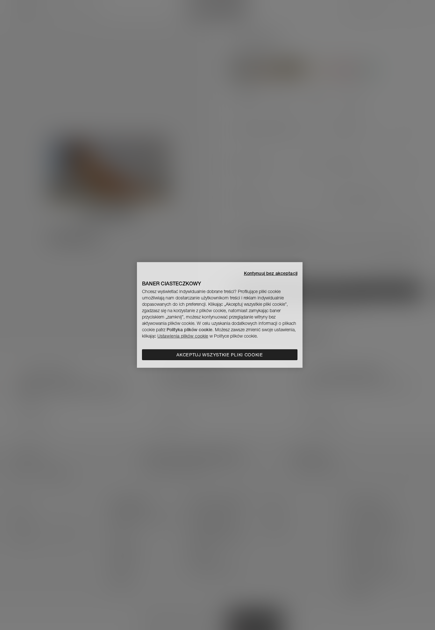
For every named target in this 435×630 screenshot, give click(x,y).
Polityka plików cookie (189, 329)
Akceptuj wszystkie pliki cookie (219, 355)
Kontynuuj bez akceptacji (270, 273)
